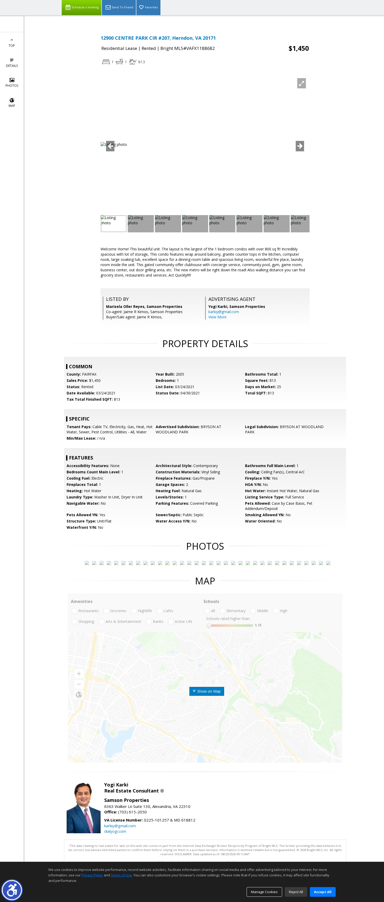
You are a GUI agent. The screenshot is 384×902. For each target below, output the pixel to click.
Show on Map (208, 691)
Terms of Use (121, 875)
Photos (11, 85)
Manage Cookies (264, 891)
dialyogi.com (115, 831)
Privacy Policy (92, 875)
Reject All (296, 891)
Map (12, 106)
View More (217, 316)
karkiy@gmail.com (223, 311)
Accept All (322, 891)
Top (12, 45)
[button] (12, 890)
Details (12, 66)
